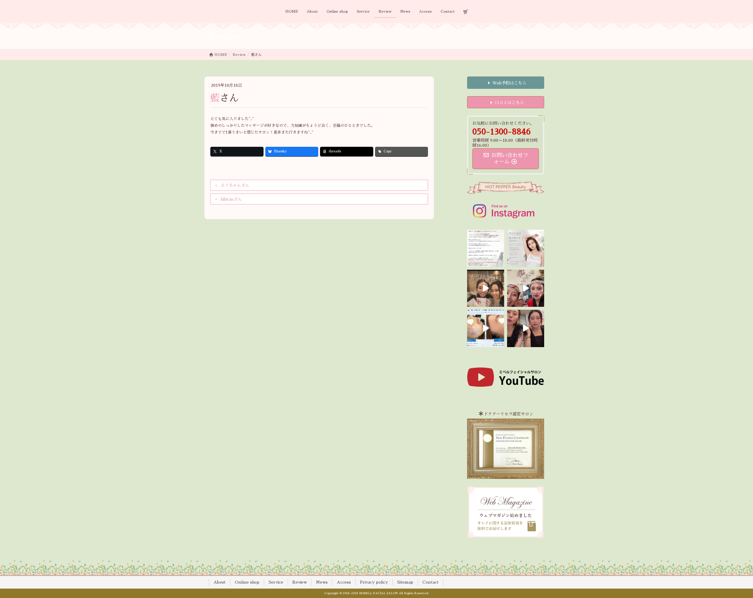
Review (299, 582)
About (220, 582)
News (322, 582)
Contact (430, 582)
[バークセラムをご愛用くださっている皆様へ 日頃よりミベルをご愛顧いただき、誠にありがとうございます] (485, 248)
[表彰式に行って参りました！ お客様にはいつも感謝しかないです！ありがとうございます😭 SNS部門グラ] (525, 328)
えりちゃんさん (235, 185)
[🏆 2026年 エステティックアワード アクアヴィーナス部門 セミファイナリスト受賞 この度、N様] (485, 328)
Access (344, 582)
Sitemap (405, 582)
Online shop (247, 582)
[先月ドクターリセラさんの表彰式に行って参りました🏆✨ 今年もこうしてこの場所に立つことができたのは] (485, 288)
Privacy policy (374, 582)
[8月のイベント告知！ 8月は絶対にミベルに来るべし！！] (525, 288)
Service (276, 582)
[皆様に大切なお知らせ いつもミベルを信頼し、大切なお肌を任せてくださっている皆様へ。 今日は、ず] (525, 248)
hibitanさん (231, 199)
